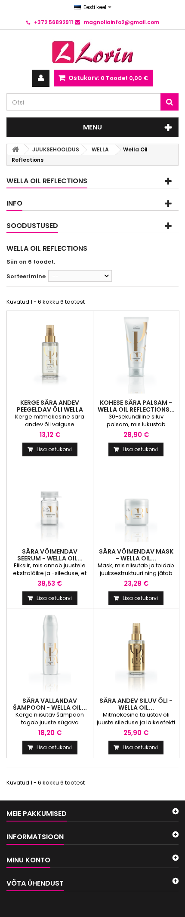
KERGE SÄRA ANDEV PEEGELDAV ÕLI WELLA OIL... (50, 409)
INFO (14, 203)
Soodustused (32, 226)
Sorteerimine (26, 276)
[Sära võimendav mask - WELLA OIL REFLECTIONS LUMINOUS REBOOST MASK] (136, 503)
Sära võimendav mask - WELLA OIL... (136, 555)
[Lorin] (92, 50)
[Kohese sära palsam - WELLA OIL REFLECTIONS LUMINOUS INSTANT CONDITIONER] (136, 354)
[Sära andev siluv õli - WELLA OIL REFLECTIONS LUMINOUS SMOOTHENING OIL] (136, 652)
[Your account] (40, 78)
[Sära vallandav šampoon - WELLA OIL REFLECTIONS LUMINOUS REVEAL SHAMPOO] (49, 652)
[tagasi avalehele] (15, 149)
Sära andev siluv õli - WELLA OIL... (136, 704)
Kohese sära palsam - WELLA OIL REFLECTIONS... (136, 406)
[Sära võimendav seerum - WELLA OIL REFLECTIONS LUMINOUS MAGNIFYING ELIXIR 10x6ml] (49, 503)
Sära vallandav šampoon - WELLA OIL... (50, 704)
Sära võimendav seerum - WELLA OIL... (50, 555)
